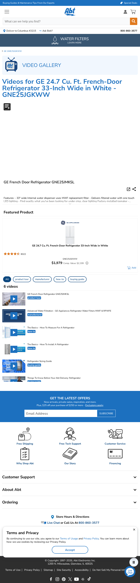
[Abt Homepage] (70, 11)
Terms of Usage (69, 538)
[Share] (134, 189)
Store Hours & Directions (72, 517)
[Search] (133, 21)
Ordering (10, 502)
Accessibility (82, 570)
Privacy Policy (32, 570)
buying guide (77, 279)
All (7, 279)
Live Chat (53, 523)
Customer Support (18, 477)
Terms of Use (12, 570)
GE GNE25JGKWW (13, 51)
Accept (70, 550)
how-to (60, 279)
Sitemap (48, 570)
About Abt (11, 489)
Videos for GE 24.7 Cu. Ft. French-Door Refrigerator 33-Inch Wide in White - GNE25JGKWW (62, 88)
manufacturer (42, 279)
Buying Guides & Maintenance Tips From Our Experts (29, 2)
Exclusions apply (94, 405)
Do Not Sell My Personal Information (113, 570)
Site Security (64, 570)
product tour (22, 279)
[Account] (125, 12)
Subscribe (106, 413)
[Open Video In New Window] (129, 189)
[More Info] (86, 263)
